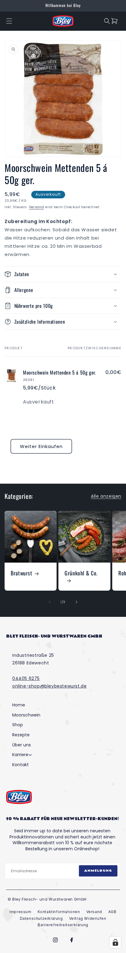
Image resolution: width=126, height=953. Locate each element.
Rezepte (21, 735)
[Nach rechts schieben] (76, 602)
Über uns (21, 745)
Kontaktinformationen (59, 911)
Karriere (20, 755)
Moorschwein (26, 715)
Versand (36, 207)
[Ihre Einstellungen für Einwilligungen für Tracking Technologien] (115, 942)
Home (18, 705)
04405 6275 (26, 678)
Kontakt (20, 765)
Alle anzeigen (106, 496)
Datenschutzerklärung (41, 918)
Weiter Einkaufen (41, 446)
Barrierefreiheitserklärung (63, 925)
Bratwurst (21, 573)
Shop (17, 725)
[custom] (55, 939)
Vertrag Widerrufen (87, 918)
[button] (9, 21)
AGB (112, 911)
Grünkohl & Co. (81, 573)
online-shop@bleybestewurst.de (49, 686)
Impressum (20, 911)
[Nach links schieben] (49, 602)
